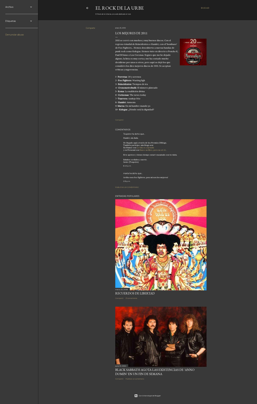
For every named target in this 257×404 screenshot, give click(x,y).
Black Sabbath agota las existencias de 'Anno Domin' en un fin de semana (154, 372)
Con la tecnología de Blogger (150, 396)
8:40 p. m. (127, 166)
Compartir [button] (90, 28)
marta (126, 173)
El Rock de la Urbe (119, 8)
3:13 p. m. (126, 181)
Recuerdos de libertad (135, 293)
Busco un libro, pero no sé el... (153, 150)
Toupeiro (127, 134)
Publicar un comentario (127, 187)
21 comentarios (131, 298)
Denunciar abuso (14, 34)
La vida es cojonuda (145, 147)
